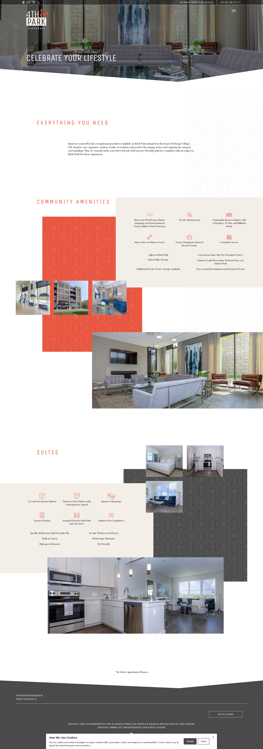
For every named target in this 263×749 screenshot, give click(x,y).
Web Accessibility (132, 727)
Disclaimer (103, 727)
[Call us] (38, 2)
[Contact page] (28, 2)
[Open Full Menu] (234, 11)
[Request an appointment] (33, 2)
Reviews (161, 727)
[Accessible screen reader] (23, 2)
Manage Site (116, 727)
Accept (190, 741)
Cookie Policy (149, 727)
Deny (203, 741)
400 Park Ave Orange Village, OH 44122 (196, 2)
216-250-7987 (230, 2)
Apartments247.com (101, 724)
